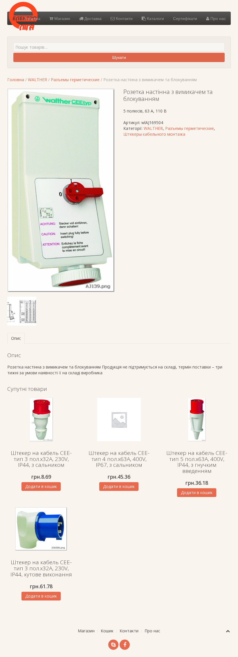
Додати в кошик (41, 486)
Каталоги (155, 18)
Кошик (107, 631)
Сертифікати (185, 18)
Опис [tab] (16, 338)
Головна (32, 18)
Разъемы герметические (75, 79)
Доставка (92, 18)
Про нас (217, 18)
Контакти (124, 18)
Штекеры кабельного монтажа (154, 134)
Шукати (119, 57)
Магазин (61, 18)
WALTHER (37, 79)
